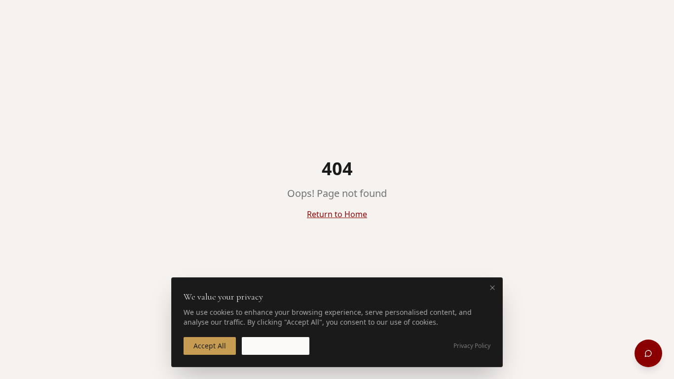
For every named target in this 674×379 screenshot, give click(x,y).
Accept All (209, 345)
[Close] (492, 288)
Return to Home (337, 214)
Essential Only (275, 345)
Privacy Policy (471, 346)
